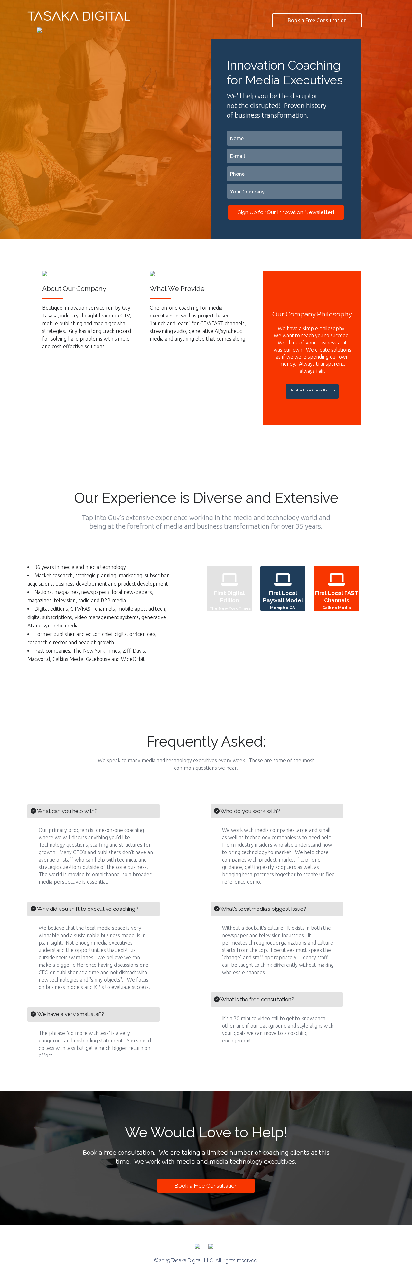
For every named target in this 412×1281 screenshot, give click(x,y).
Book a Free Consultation (317, 20)
